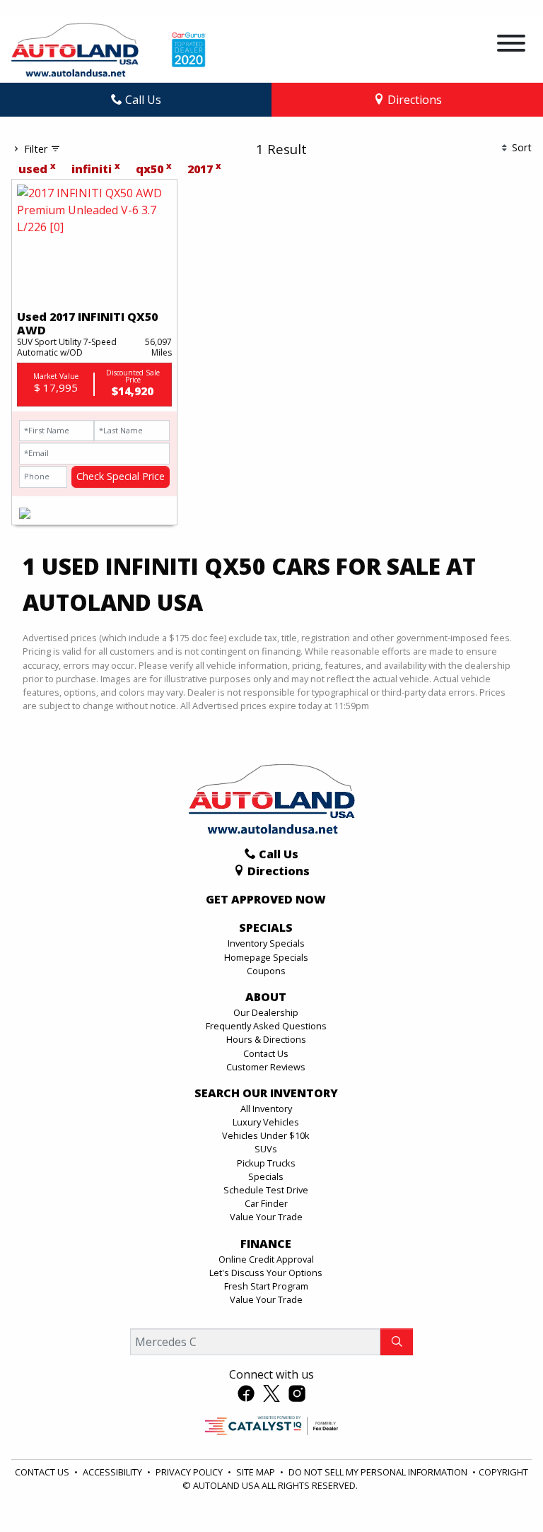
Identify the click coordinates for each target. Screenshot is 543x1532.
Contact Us (265, 1053)
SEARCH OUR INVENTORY (266, 1093)
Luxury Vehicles (266, 1122)
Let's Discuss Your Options (265, 1272)
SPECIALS (266, 928)
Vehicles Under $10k (266, 1135)
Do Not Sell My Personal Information (378, 1472)
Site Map (256, 1472)
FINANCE (265, 1244)
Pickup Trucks (266, 1163)
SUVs (266, 1148)
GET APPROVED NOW (266, 900)
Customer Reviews (265, 1066)
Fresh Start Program (266, 1286)
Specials (266, 1176)
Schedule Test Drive (265, 1189)
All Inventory (266, 1108)
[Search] (396, 1341)
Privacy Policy (190, 1472)
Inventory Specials (266, 943)
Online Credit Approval (266, 1259)
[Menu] (511, 45)
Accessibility (113, 1472)
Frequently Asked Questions (266, 1025)
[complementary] (500, 1489)
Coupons (266, 970)
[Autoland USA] (75, 49)
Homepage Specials (266, 957)
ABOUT (265, 997)
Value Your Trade (266, 1216)
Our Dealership (265, 1012)
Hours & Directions (266, 1039)
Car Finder (266, 1203)
